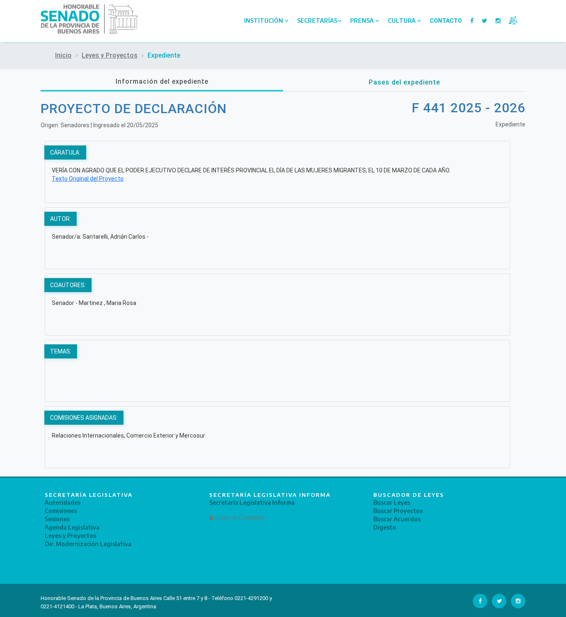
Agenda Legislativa (72, 527)
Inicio (63, 55)
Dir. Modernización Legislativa (88, 543)
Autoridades (62, 502)
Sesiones (57, 519)
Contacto (446, 20)
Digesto (384, 527)
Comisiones (61, 510)
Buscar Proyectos (398, 510)
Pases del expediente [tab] (404, 82)
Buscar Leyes (391, 502)
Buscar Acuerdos (397, 519)
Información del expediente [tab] (162, 81)
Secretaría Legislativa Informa (252, 502)
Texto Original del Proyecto (87, 178)
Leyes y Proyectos (110, 55)
